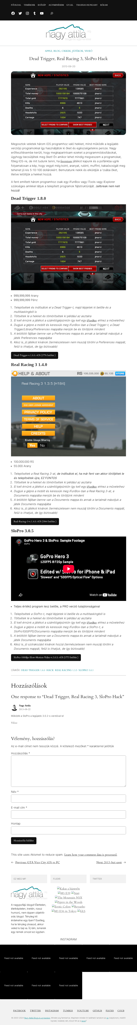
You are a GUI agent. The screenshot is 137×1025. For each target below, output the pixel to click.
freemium (66, 161)
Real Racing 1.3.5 (66, 670)
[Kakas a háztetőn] (68, 889)
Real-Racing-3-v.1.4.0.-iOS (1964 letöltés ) (35, 521)
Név (15, 791)
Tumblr (68, 1010)
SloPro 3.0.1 (86, 670)
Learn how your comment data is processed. (90, 855)
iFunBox (92, 320)
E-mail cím (19, 807)
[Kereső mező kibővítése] (51, 13)
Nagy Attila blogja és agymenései (37, 1018)
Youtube (83, 1010)
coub (120, 1010)
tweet (84, 1021)
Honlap (15, 823)
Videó (88, 51)
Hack (50, 670)
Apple (48, 51)
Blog (56, 51)
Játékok (77, 51)
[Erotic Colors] (61, 907)
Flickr (110, 1010)
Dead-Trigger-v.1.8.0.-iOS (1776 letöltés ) (34, 355)
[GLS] (81, 911)
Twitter (35, 1010)
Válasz (14, 722)
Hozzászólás (20, 753)
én (107, 1018)
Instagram (52, 1010)
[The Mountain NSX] (68, 898)
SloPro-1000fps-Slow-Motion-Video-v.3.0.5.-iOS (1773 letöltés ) (46, 657)
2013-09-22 (24, 709)
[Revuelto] (78, 907)
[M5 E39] (64, 893)
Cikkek (66, 51)
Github (97, 1010)
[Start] (75, 893)
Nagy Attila (25, 705)
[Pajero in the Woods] (68, 902)
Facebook (19, 1010)
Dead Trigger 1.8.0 (33, 670)
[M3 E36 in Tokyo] (64, 911)
